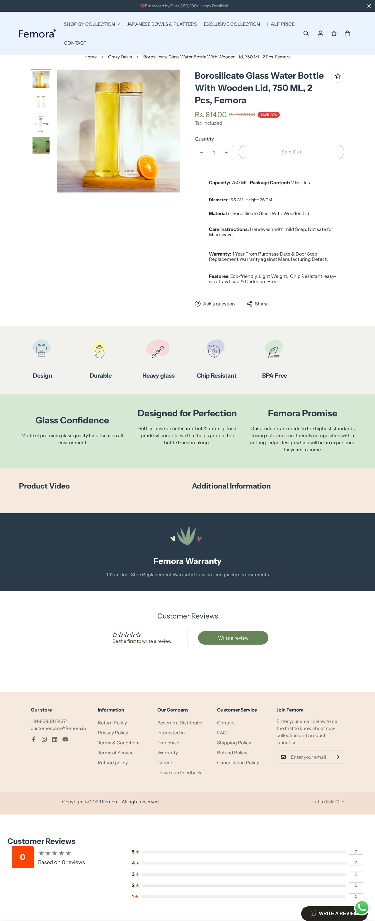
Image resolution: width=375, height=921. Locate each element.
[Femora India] (37, 33)
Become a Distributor (180, 723)
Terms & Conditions (119, 743)
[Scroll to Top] (363, 889)
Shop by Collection (89, 24)
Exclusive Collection (232, 24)
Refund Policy (232, 753)
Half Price (281, 24)
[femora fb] (33, 739)
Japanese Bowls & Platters (162, 24)
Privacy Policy (113, 733)
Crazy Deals (120, 57)
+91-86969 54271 (49, 721)
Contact (75, 43)
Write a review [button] (233, 638)
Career (164, 762)
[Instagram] (44, 739)
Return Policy (112, 723)
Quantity (204, 139)
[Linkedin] (55, 739)
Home (90, 57)
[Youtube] (65, 739)
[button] (347, 33)
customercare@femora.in (58, 728)
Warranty (167, 753)
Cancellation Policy (238, 762)
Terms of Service (116, 753)
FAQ (222, 733)
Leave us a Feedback (179, 772)
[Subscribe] (337, 757)
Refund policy (113, 762)
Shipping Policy (234, 743)
